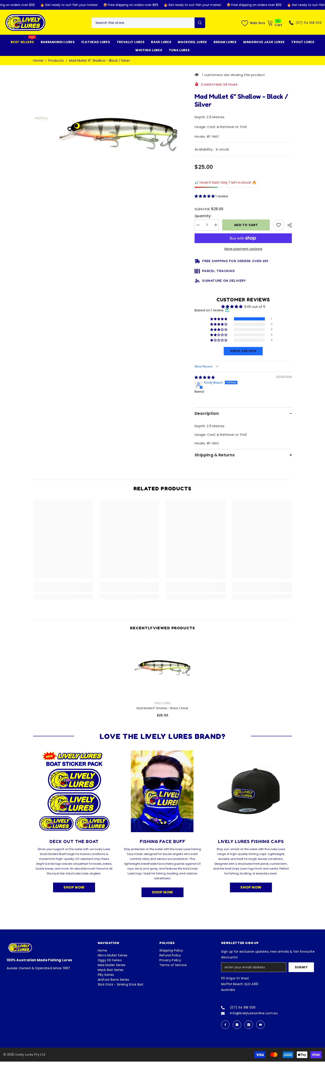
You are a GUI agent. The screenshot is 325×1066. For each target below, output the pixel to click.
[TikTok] (249, 1024)
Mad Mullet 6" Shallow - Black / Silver (162, 708)
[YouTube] (260, 1024)
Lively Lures (162, 703)
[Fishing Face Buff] (162, 791)
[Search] (148, 22)
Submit (301, 967)
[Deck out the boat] (74, 791)
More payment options (243, 248)
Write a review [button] (243, 351)
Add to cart (245, 225)
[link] (63, 589)
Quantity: (203, 216)
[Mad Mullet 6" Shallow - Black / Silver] (162, 667)
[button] (205, 196)
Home (38, 60)
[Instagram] (237, 1024)
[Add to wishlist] (278, 224)
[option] (118, 133)
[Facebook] (225, 1024)
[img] (205, 377)
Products (56, 60)
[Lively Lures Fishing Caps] (251, 791)
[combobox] (143, 22)
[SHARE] (288, 225)
